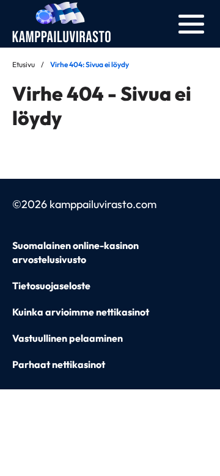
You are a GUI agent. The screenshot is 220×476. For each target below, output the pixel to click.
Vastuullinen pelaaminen (67, 338)
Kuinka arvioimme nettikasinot (80, 312)
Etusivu (23, 64)
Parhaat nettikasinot (58, 364)
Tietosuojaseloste (51, 285)
